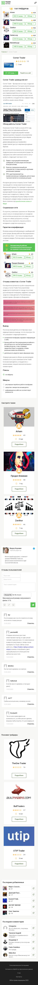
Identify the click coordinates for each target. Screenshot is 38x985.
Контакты (19, 976)
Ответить (30, 623)
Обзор (30, 16)
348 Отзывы (18, 24)
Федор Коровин (15, 548)
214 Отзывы (18, 39)
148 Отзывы (18, 46)
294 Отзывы (18, 31)
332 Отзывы (18, 16)
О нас (19, 973)
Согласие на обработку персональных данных (19, 969)
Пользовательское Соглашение (19, 965)
